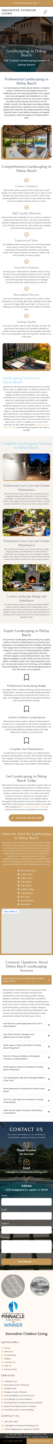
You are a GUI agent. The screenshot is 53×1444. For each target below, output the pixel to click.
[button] (45, 12)
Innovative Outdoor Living (26, 1334)
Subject (5, 1223)
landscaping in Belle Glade (33, 807)
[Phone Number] (26, 1145)
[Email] (26, 1161)
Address (26, 1186)
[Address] (26, 1179)
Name (4, 1195)
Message (5, 1237)
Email (26, 1168)
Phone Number (26, 1150)
